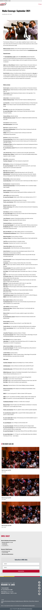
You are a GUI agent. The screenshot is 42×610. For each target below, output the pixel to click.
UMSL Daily (5, 14)
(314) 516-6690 (5, 552)
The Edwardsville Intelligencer (9, 233)
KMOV (4, 393)
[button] (41, 4)
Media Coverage (6, 48)
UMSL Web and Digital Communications (25, 608)
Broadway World (6, 354)
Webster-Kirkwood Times (8, 99)
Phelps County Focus (7, 206)
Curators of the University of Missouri (8, 601)
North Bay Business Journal (9, 117)
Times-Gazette (6, 93)
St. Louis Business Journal (9, 147)
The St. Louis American (8, 202)
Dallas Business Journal (8, 172)
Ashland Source (6, 89)
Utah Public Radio (7, 290)
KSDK (4, 65)
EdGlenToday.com (7, 372)
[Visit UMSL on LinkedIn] (39, 591)
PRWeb (4, 132)
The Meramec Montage (8, 401)
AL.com (34, 73)
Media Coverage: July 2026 (6, 470)
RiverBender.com (7, 226)
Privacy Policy (31, 601)
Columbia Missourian (7, 369)
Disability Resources (19, 601)
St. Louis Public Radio (8, 111)
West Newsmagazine (7, 124)
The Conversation (7, 268)
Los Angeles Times (7, 276)
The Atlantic (5, 262)
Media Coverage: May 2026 (6, 497)
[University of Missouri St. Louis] (8, 585)
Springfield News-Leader (10, 56)
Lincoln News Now (7, 180)
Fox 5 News (5, 271)
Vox (4, 293)
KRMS (4, 104)
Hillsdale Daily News (7, 308)
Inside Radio (6, 323)
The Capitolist (6, 192)
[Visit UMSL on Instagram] (39, 585)
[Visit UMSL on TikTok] (39, 588)
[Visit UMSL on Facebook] (39, 582)
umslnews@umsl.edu (6, 551)
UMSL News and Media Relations (7, 554)
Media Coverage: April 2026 (6, 525)
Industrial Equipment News (9, 185)
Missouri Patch (6, 404)
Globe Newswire (6, 174)
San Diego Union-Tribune (8, 154)
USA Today (5, 286)
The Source (5, 220)
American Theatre (7, 238)
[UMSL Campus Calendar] (39, 594)
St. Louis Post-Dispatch (8, 165)
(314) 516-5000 (10, 591)
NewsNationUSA (6, 279)
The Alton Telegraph (7, 160)
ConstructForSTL (6, 248)
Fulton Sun (5, 385)
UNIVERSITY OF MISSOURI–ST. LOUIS (5, 0)
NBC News (5, 283)
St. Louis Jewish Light (8, 417)
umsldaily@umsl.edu (32, 50)
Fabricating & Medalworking (9, 129)
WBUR (4, 296)
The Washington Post (7, 301)
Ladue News (5, 341)
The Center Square (7, 141)
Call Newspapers (6, 365)
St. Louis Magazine (7, 422)
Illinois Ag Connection (8, 388)
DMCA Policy (26, 601)
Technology (5, 243)
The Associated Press (8, 139)
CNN (4, 264)
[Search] (39, 4)
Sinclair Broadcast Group (8, 254)
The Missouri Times (7, 144)
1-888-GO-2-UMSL (13, 593)
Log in (11, 608)
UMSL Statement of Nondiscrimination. (29, 605)
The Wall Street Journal (8, 295)
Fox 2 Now (5, 377)
